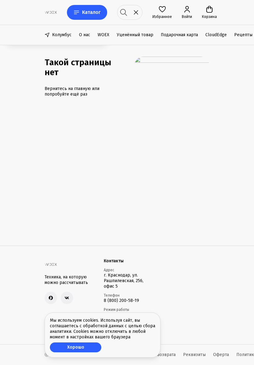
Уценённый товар (135, 34)
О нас (84, 34)
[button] (162, 12)
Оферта (221, 354)
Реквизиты (194, 354)
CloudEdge (216, 34)
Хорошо (75, 347)
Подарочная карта (179, 34)
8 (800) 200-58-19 (121, 300)
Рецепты (243, 34)
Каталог (91, 12)
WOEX (103, 34)
